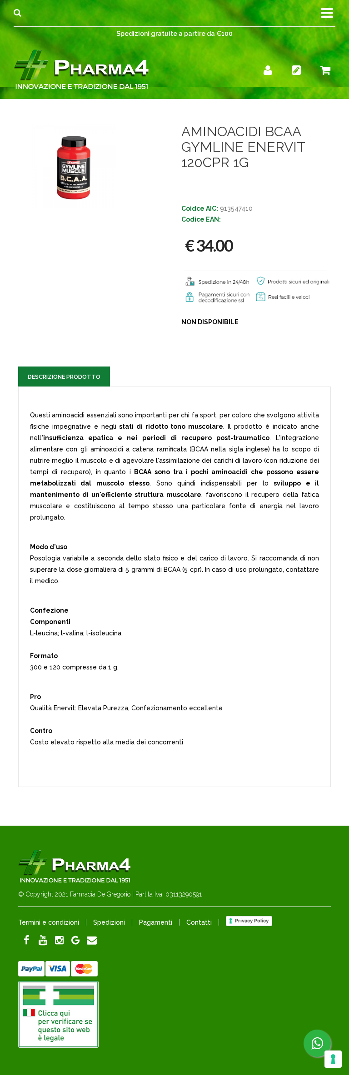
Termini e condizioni (48, 922)
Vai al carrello (280, 71)
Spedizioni (109, 922)
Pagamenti (155, 922)
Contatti (199, 922)
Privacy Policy (252, 920)
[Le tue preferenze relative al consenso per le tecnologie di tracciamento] (333, 1059)
